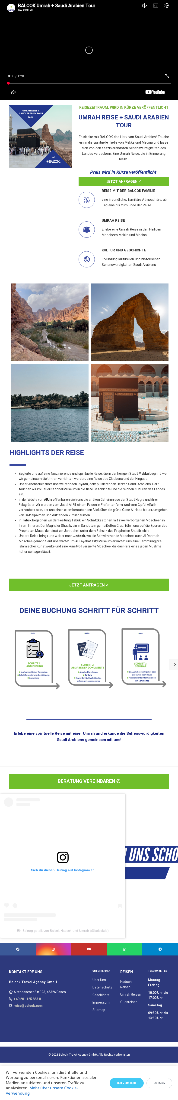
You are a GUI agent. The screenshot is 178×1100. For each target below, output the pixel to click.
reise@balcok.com (28, 1006)
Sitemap (98, 1010)
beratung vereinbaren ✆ (89, 781)
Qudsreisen (128, 1002)
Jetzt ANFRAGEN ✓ (89, 585)
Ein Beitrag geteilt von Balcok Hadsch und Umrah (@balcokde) (63, 930)
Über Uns (99, 980)
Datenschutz (102, 987)
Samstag (155, 1005)
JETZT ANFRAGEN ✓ (123, 181)
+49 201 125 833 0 (27, 999)
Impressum (101, 1002)
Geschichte (101, 995)
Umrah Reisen (130, 994)
